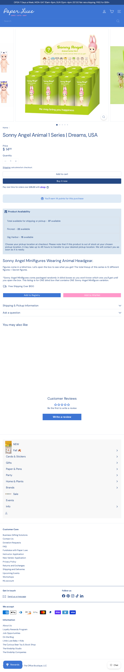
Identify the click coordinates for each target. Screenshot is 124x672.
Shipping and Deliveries (14, 569)
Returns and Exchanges (14, 565)
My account (8, 580)
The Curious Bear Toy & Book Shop (19, 644)
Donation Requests (12, 542)
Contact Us (8, 538)
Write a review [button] (62, 417)
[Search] (118, 21)
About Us (7, 625)
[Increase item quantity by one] (16, 161)
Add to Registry (32, 295)
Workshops (8, 577)
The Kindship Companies (14, 652)
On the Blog (8, 637)
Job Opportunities (11, 633)
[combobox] (62, 21)
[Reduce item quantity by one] (5, 161)
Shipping (6, 167)
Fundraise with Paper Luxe (15, 550)
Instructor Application (13, 554)
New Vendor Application (14, 557)
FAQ (5, 546)
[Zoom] (104, 117)
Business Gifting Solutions (15, 535)
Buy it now (62, 181)
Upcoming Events (11, 573)
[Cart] (111, 11)
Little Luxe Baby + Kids (13, 640)
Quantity (7, 155)
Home (5, 128)
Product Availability (19, 211)
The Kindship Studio (12, 648)
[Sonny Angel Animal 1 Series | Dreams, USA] (22, 354)
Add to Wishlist (92, 295)
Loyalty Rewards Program (15, 629)
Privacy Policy (9, 561)
